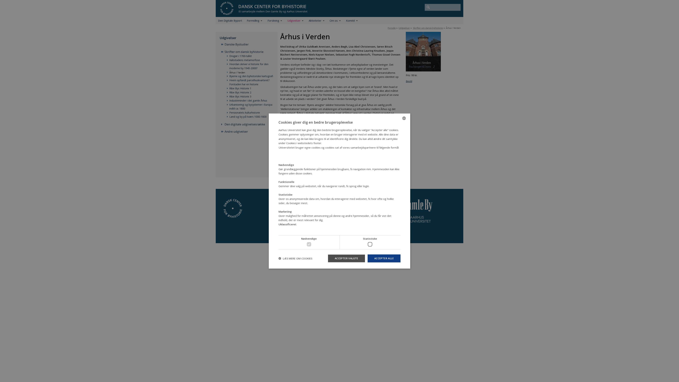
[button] (295, 258)
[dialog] (339, 191)
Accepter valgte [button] (346, 258)
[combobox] (404, 118)
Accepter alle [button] (384, 258)
